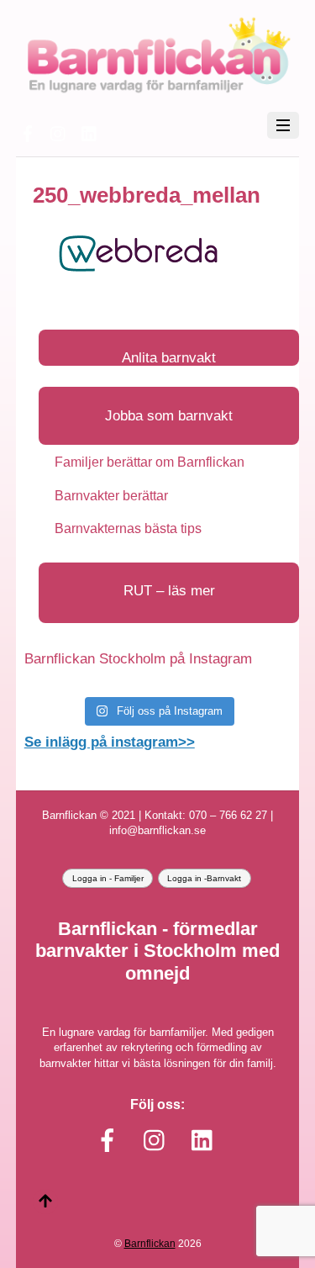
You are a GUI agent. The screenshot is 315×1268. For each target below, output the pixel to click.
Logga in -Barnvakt (204, 878)
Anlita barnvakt (169, 358)
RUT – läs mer (169, 591)
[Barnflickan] (157, 90)
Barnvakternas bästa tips (128, 528)
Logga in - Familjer (108, 878)
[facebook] (27, 131)
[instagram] (59, 131)
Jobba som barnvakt (169, 416)
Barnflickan (150, 1243)
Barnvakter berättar (111, 496)
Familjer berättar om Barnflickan (149, 462)
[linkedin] (90, 131)
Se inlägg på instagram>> (109, 742)
